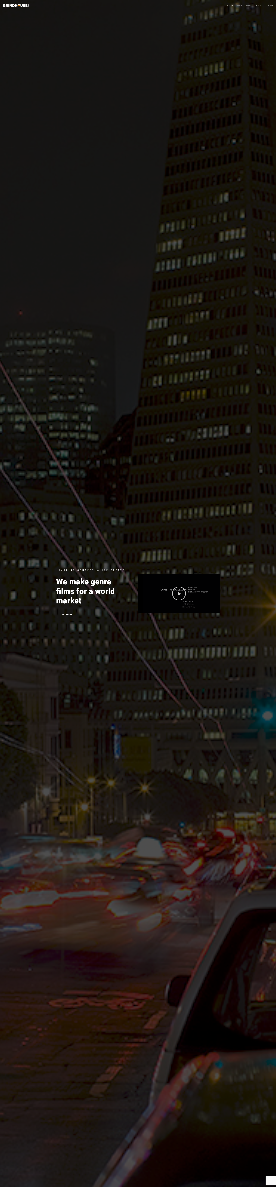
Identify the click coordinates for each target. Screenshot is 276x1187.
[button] (67, 614)
